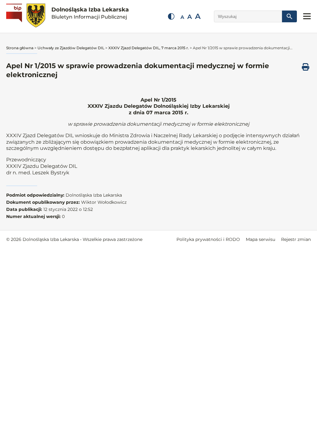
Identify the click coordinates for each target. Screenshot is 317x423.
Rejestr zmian (296, 239)
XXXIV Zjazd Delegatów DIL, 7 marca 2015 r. (148, 48)
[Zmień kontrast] (171, 16)
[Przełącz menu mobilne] (307, 16)
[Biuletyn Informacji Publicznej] (15, 16)
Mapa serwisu (260, 239)
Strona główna (19, 48)
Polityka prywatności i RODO (208, 239)
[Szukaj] (289, 16)
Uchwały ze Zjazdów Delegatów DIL (70, 48)
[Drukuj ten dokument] (305, 67)
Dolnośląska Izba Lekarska (90, 13)
